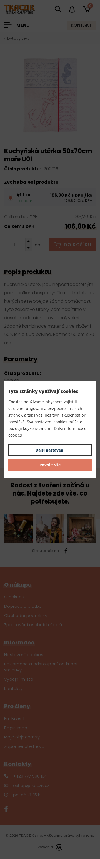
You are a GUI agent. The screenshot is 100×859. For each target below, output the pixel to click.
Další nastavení (50, 450)
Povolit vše (50, 464)
